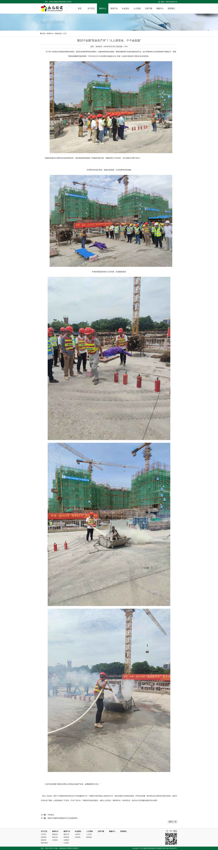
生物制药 (66, 840)
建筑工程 (66, 834)
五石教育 (66, 843)
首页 (80, 8)
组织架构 (43, 837)
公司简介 (43, 834)
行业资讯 (55, 840)
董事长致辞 (44, 843)
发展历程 (43, 840)
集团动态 (55, 834)
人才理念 (89, 834)
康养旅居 (66, 837)
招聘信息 (89, 837)
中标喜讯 (51, 815)
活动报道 (77, 837)
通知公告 (55, 837)
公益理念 (77, 834)
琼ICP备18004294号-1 (170, 848)
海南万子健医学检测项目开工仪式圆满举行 (63, 818)
